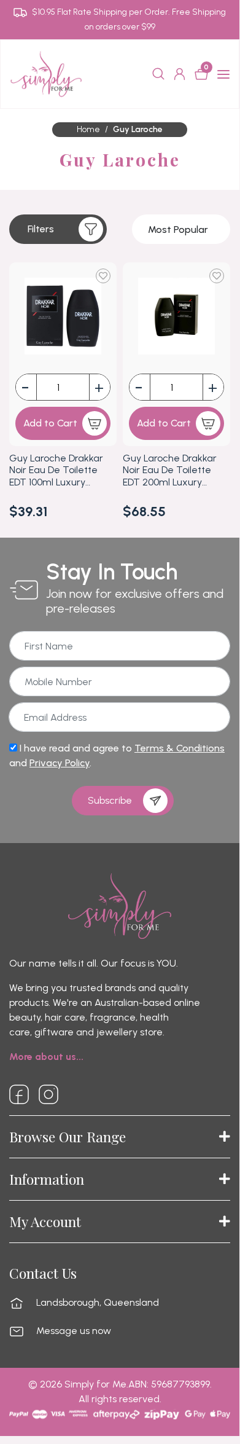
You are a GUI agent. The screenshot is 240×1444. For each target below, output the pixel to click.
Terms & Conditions (179, 748)
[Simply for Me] (46, 73)
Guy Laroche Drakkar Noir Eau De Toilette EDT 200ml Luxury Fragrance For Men (170, 470)
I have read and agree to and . (117, 755)
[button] (58, 229)
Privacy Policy (59, 763)
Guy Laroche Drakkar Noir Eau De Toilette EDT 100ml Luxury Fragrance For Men (56, 470)
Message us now (73, 1331)
